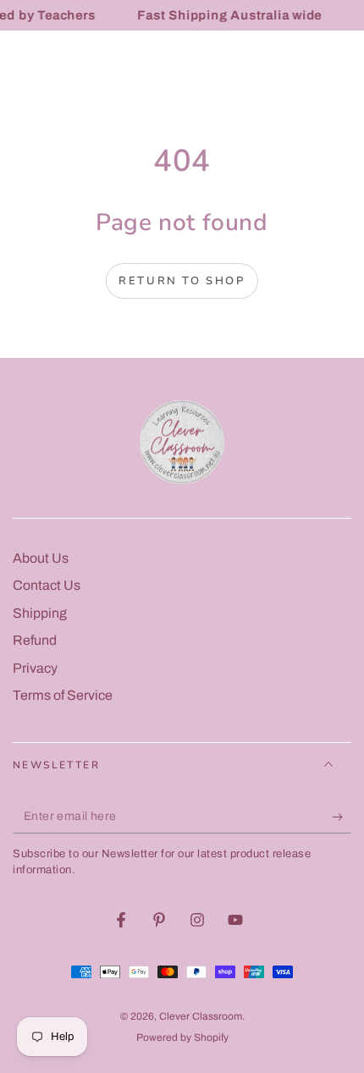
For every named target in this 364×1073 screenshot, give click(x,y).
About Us (41, 558)
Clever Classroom (200, 1016)
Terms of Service (63, 695)
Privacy (35, 668)
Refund (35, 640)
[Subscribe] (341, 816)
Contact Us (46, 585)
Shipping (40, 613)
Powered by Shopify (182, 1037)
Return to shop (182, 281)
